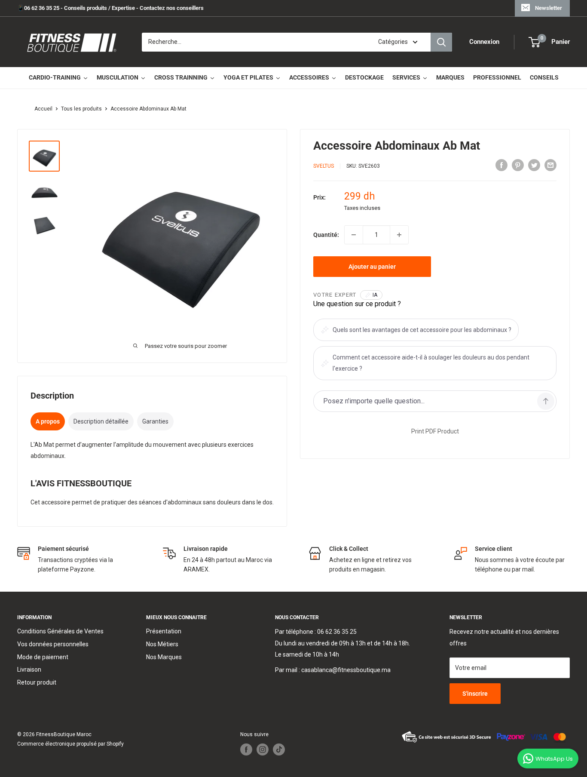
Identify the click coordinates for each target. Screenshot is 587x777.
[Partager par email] (550, 165)
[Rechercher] (441, 42)
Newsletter (548, 8)
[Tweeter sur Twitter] (534, 165)
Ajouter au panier (372, 266)
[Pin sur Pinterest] (518, 165)
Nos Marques (164, 657)
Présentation (163, 631)
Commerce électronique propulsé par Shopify (70, 744)
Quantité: (326, 234)
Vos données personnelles (53, 644)
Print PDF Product (435, 431)
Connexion (484, 42)
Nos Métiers (162, 644)
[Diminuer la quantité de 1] (354, 235)
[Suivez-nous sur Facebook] (246, 749)
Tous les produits (81, 109)
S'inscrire (475, 693)
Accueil (43, 109)
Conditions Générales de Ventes (60, 631)
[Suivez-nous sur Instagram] (263, 749)
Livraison (29, 669)
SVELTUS (323, 166)
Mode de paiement (42, 657)
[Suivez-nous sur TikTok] (279, 749)
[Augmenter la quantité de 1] (399, 235)
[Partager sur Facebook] (501, 165)
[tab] (48, 421)
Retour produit (36, 682)
